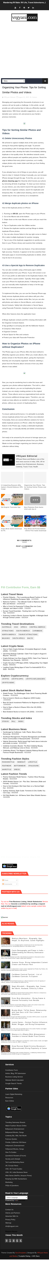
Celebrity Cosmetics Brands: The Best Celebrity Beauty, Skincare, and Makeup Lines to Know (23, 747)
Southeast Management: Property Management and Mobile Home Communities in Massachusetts (24, 738)
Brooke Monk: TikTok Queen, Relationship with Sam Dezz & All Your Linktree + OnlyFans (29, 1012)
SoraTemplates (20, 1253)
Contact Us (9, 1209)
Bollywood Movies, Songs (14, 1132)
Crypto (5, 679)
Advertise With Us (11, 1216)
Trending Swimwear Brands (15, 1122)
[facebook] (19, 7)
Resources (9, 1097)
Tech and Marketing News (14, 1162)
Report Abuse (11, 1231)
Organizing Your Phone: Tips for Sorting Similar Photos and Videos (35, 487)
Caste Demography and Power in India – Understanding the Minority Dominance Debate (28, 952)
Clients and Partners (12, 1213)
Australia (6, 627)
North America (9, 634)
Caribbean (37, 631)
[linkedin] (33, 7)
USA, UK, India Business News (16, 1172)
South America (23, 631)
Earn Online (9, 1101)
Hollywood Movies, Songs (14, 1149)
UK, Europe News (11, 1165)
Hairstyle (6, 769)
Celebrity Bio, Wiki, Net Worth (16, 1135)
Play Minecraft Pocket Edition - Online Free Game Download (35, 529)
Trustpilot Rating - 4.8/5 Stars (29, 1256)
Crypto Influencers (35, 679)
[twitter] (28, 7)
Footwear (6, 766)
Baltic (30, 638)
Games (34, 97)
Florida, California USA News (15, 1142)
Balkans (6, 638)
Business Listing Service (14, 1077)
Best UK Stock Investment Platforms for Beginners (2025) (23, 702)
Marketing (9, 1182)
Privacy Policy (10, 1219)
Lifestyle (32, 762)
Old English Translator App (11, 507)
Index (20, 721)
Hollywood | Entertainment (14, 1145)
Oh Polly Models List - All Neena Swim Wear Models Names (24, 795)
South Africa (19, 638)
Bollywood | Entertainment (14, 1129)
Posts (6, 880)
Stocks (5, 721)
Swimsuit (21, 762)
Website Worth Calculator (14, 1080)
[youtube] (15, 7)
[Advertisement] (24, 49)
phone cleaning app (10, 181)
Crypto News (8, 682)
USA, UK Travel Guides (13, 1169)
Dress (17, 769)
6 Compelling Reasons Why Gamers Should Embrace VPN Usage (12, 487)
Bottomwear (20, 766)
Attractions (8, 631)
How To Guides (10, 1152)
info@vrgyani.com (11, 1226)
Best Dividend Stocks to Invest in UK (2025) (18, 712)
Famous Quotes (11, 1139)
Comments (8, 884)
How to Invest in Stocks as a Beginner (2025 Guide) (21, 698)
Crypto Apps (17, 679)
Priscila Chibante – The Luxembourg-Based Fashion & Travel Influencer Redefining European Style (25, 598)
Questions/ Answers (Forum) (15, 1156)
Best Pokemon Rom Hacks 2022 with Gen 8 (33, 508)
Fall (13, 721)
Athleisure (33, 766)
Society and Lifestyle (12, 1159)
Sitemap (8, 1223)
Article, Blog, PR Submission (15, 1073)
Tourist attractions (28, 634)
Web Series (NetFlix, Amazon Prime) (18, 1175)
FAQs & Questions (12, 1185)
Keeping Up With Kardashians (16, 1179)
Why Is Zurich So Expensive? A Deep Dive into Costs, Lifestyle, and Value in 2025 (22, 607)
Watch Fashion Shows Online (15, 1126)
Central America (37, 627)
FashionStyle (8, 762)
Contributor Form (11, 1070)
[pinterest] (24, 7)
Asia (16, 627)
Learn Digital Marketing (13, 1094)
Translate (22, 1200)
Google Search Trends (13, 1083)
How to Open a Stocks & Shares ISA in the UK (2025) (22, 707)
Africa (24, 627)
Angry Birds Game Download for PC (11, 529)
